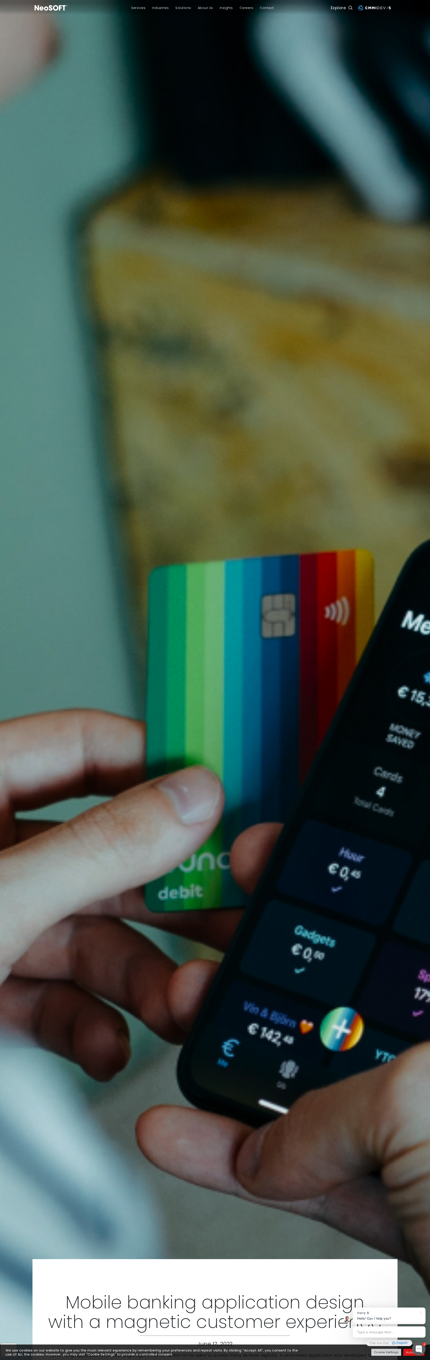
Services (138, 8)
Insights (226, 8)
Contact (267, 8)
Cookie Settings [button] (386, 1352)
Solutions (183, 8)
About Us (205, 8)
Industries (160, 8)
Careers (246, 8)
